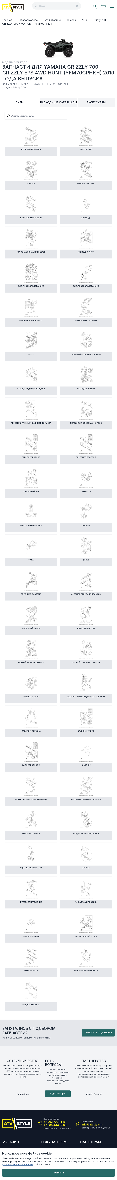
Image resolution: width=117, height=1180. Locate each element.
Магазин (10, 1142)
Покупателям (53, 1142)
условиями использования (17, 1164)
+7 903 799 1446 (55, 1121)
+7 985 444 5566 (55, 1125)
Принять (58, 1172)
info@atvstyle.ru (92, 1124)
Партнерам (90, 1142)
